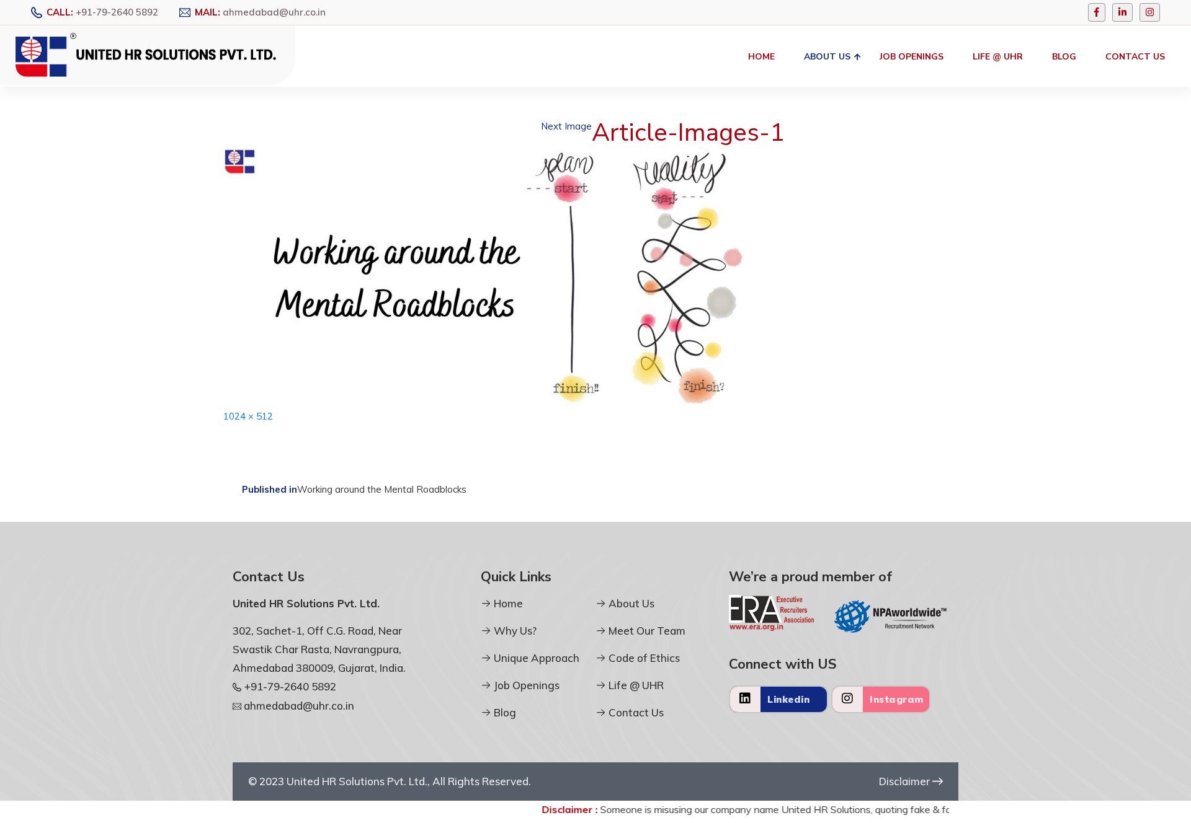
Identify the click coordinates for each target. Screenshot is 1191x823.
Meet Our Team (645, 630)
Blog (1064, 57)
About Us (827, 57)
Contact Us (1135, 57)
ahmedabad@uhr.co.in (274, 12)
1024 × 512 (248, 416)
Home (761, 57)
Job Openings (911, 57)
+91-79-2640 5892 (117, 12)
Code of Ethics (643, 657)
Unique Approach (535, 657)
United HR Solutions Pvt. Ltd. (357, 781)
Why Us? (514, 630)
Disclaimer (905, 781)
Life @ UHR (998, 57)
